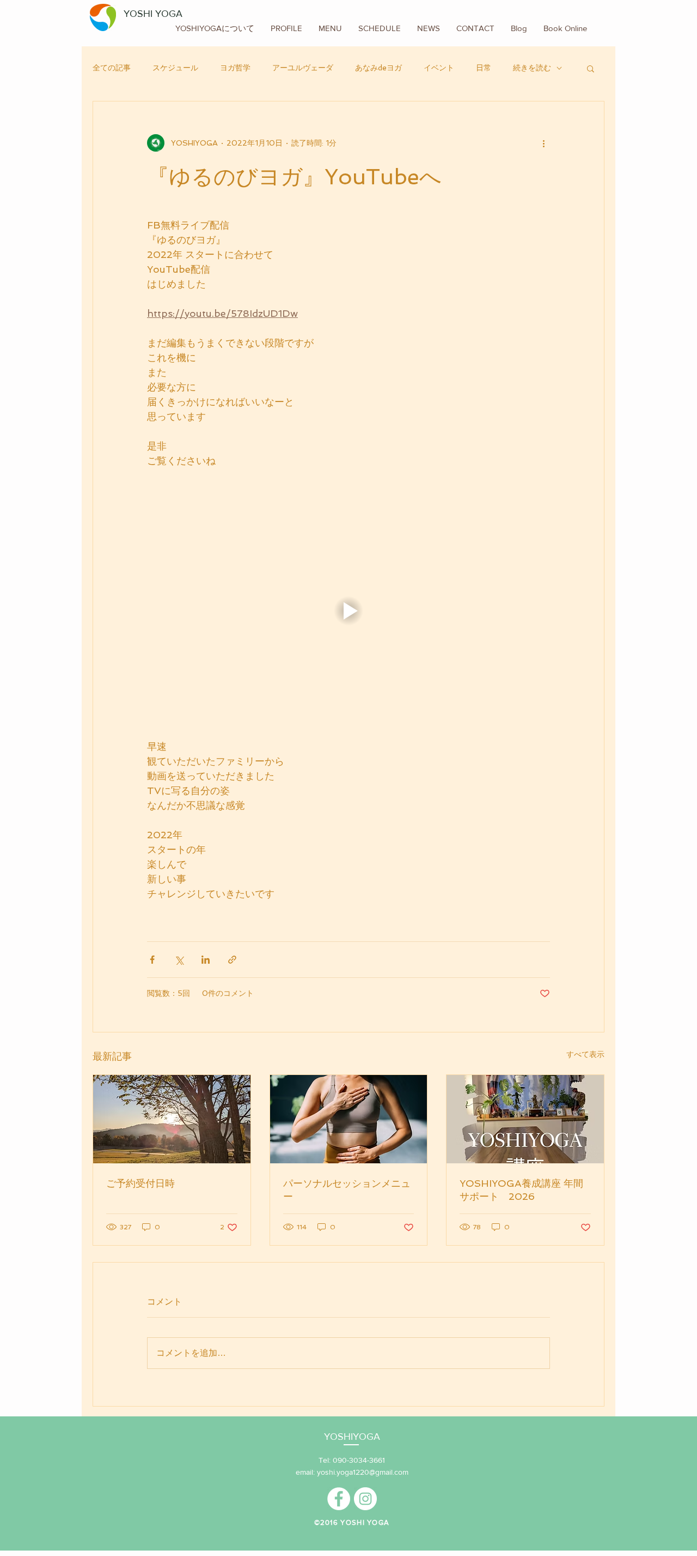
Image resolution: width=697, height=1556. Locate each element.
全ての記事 (112, 67)
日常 (483, 67)
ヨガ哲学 (235, 67)
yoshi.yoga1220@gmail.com (362, 1472)
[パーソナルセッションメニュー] (348, 1119)
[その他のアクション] (543, 142)
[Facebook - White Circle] (338, 1498)
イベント (439, 67)
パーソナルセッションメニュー (347, 1189)
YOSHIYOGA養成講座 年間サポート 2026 (521, 1189)
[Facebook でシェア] (152, 959)
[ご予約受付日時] (171, 1119)
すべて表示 (585, 1054)
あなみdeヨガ (378, 67)
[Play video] (348, 610)
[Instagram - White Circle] (365, 1498)
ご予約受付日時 (140, 1183)
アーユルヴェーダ (302, 67)
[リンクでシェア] (232, 959)
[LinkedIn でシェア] (205, 959)
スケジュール (175, 67)
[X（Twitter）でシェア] (179, 959)
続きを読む (532, 67)
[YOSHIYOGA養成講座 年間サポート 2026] (525, 1119)
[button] (590, 68)
